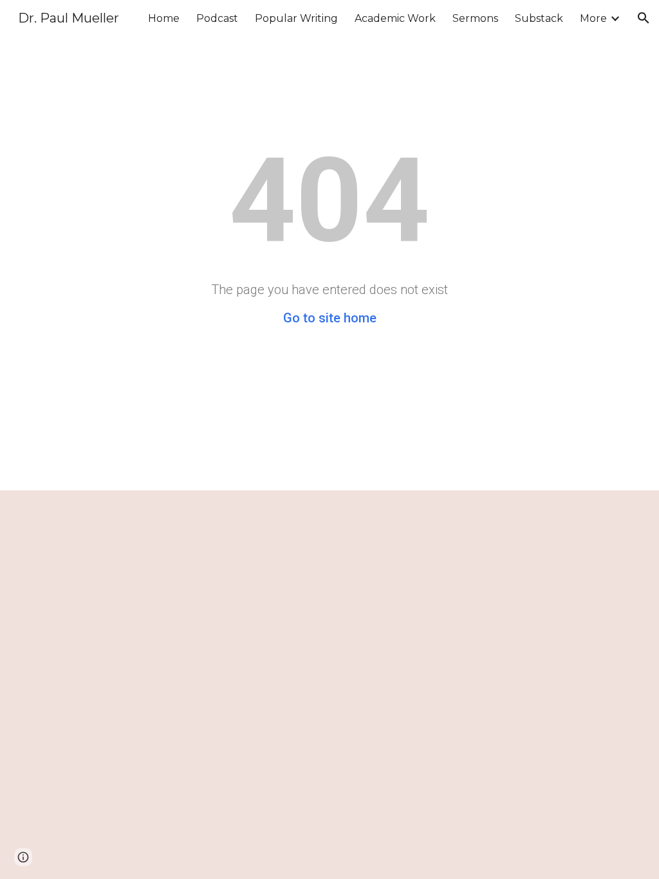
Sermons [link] (475, 18)
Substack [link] (539, 18)
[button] (643, 18)
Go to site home (329, 318)
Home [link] (164, 18)
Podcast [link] (217, 18)
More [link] (593, 18)
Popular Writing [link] (296, 18)
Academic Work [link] (395, 18)
